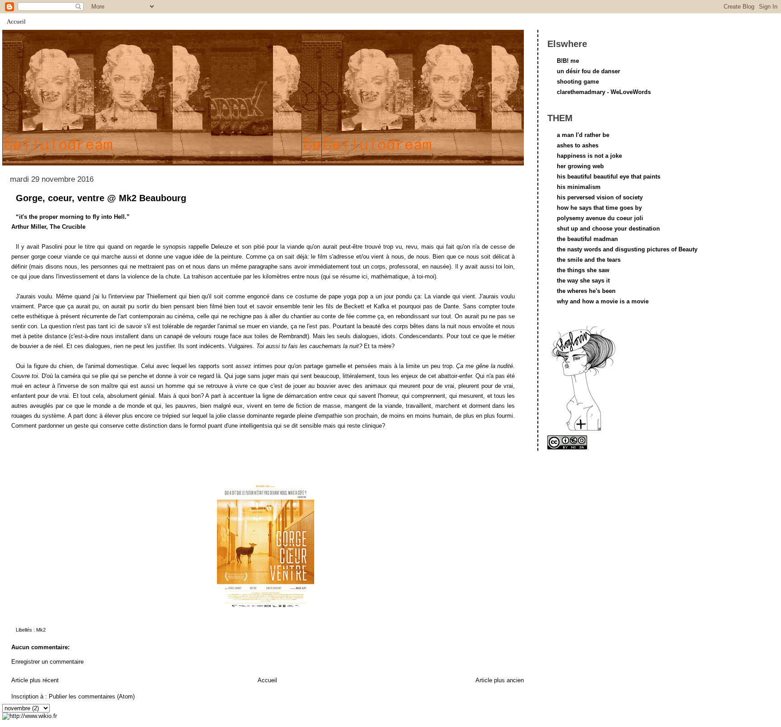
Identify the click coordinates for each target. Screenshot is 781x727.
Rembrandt (293, 336)
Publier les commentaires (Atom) (92, 696)
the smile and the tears (589, 259)
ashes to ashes (577, 145)
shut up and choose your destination (608, 228)
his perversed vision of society (600, 197)
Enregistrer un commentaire (47, 661)
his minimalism (579, 187)
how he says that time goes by (599, 207)
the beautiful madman (587, 239)
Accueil (16, 21)
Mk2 (41, 630)
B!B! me (568, 60)
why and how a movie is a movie (603, 301)
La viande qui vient (449, 296)
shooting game (578, 81)
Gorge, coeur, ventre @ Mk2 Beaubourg (101, 198)
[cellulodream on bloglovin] (583, 430)
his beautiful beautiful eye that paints (608, 176)
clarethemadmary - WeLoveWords (604, 92)
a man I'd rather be (583, 135)
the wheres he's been (586, 291)
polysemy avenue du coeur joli (600, 218)
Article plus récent (35, 680)
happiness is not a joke (589, 155)
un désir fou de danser (588, 71)
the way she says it (583, 280)
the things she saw (583, 270)
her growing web (580, 166)
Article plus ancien (499, 680)
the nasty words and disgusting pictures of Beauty (627, 249)
